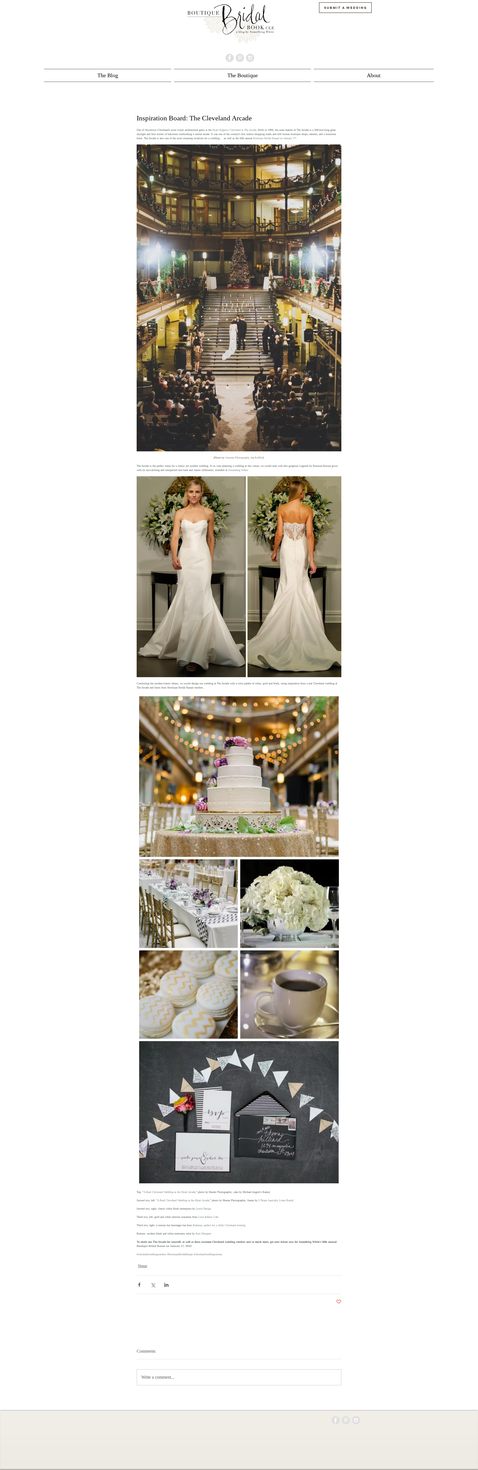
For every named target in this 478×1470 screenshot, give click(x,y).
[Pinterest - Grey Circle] (240, 58)
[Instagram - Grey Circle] (250, 58)
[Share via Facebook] (139, 1284)
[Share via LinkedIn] (166, 1284)
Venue (142, 1266)
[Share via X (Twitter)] (152, 1284)
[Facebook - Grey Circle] (229, 58)
